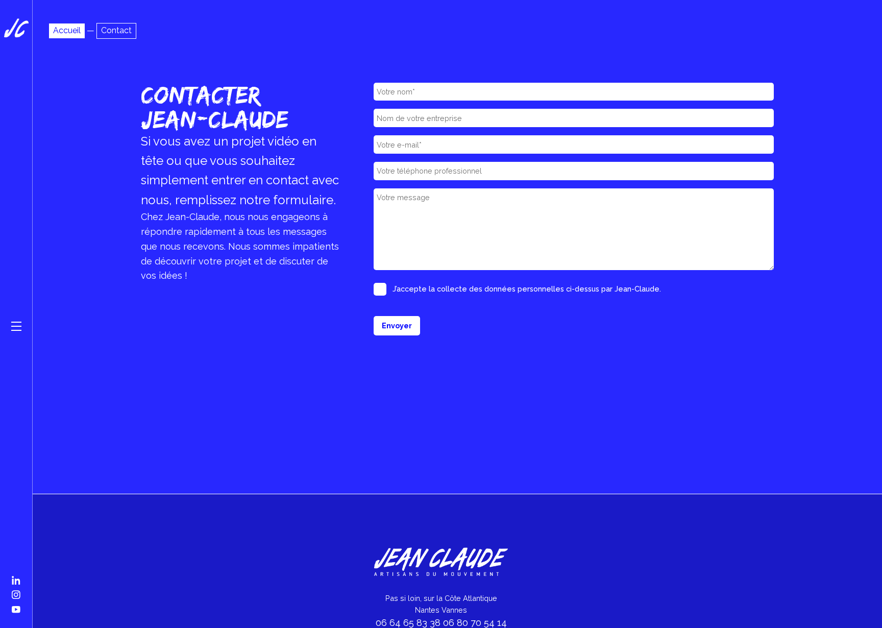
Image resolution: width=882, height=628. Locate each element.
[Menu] (16, 326)
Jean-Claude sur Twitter (16, 577)
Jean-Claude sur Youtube (16, 606)
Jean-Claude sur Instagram (16, 591)
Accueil (67, 30)
